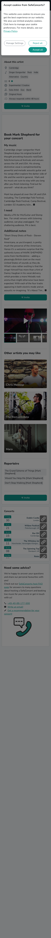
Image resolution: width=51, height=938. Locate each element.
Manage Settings (14, 43)
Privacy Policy (10, 31)
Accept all (38, 49)
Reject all (37, 43)
